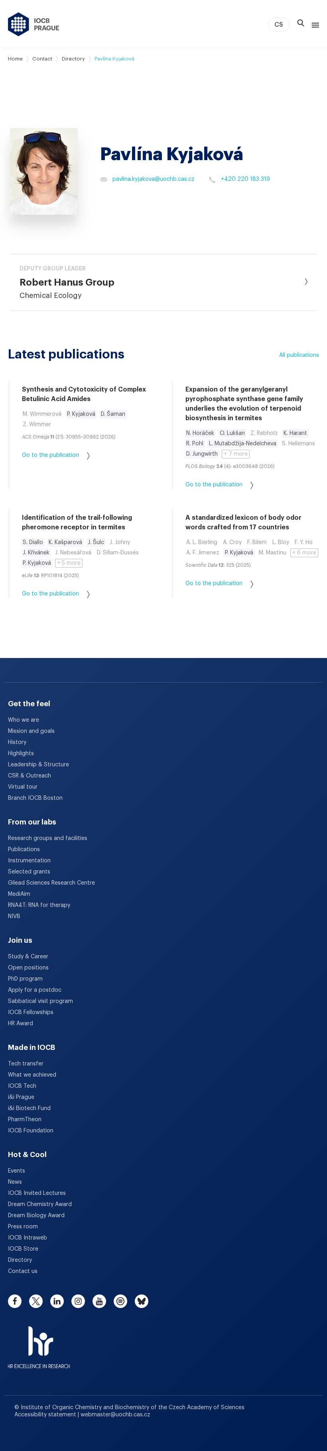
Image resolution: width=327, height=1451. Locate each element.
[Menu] (314, 24)
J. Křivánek (36, 553)
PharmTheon (24, 1119)
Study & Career (28, 957)
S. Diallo (33, 542)
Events (16, 1171)
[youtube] (99, 1301)
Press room (23, 1227)
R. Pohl (194, 443)
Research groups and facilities (47, 838)
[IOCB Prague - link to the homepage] (33, 24)
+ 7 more (236, 454)
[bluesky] (141, 1301)
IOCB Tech (22, 1086)
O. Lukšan (232, 433)
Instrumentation (29, 861)
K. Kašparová (65, 542)
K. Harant (295, 433)
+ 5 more (69, 563)
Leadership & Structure (38, 765)
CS (278, 25)
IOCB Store (23, 1249)
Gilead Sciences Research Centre (51, 883)
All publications (299, 355)
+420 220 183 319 (245, 179)
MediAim (19, 894)
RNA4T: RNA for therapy (39, 905)
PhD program (25, 979)
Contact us (22, 1271)
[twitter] (36, 1301)
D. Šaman (113, 414)
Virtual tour (22, 787)
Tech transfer (25, 1064)
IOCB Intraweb (27, 1238)
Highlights (21, 753)
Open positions (28, 968)
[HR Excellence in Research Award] (39, 1342)
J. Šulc (96, 542)
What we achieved (32, 1075)
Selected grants (29, 872)
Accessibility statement (46, 1415)
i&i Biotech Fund (29, 1108)
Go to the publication (50, 455)
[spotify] (120, 1301)
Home (15, 58)
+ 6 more (304, 553)
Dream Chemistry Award (40, 1204)
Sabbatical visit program (40, 1001)
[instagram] (78, 1301)
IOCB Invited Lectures (37, 1193)
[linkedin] (57, 1301)
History (17, 742)
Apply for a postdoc (34, 990)
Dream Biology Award (36, 1215)
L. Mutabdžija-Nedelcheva (242, 443)
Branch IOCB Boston (35, 798)
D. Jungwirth (202, 454)
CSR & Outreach (29, 776)
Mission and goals (31, 731)
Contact (42, 58)
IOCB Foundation (30, 1131)
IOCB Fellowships (30, 1012)
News (15, 1182)
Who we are (23, 720)
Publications (24, 849)
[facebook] (15, 1301)
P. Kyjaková (81, 414)
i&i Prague (21, 1097)
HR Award (20, 1023)
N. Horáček (200, 433)
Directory (73, 58)
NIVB (14, 916)
